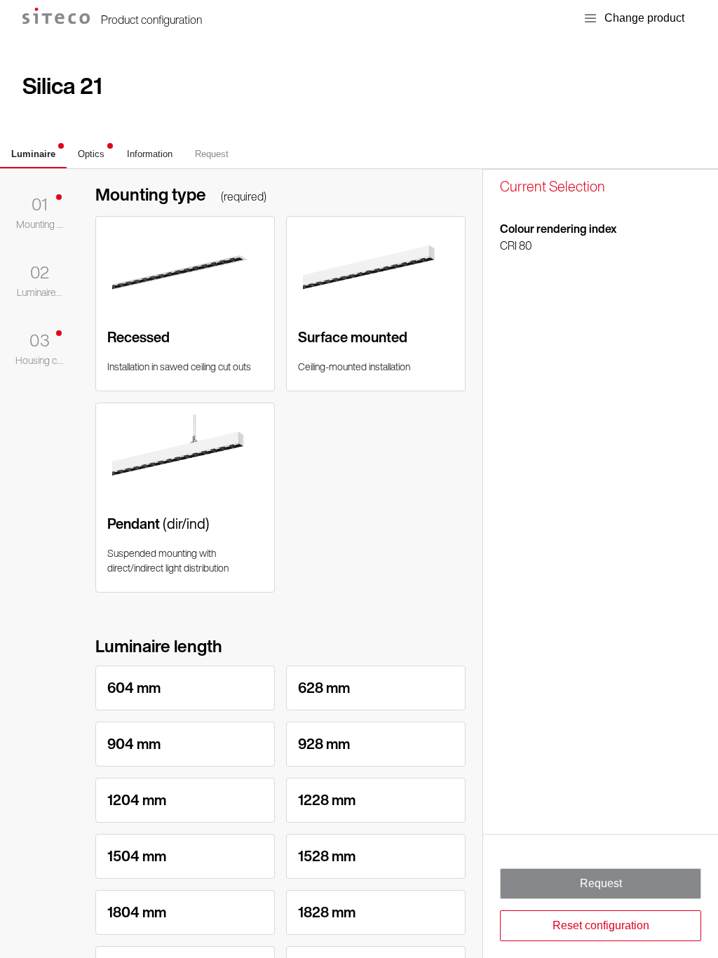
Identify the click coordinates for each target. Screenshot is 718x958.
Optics (91, 154)
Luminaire (33, 154)
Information (149, 154)
